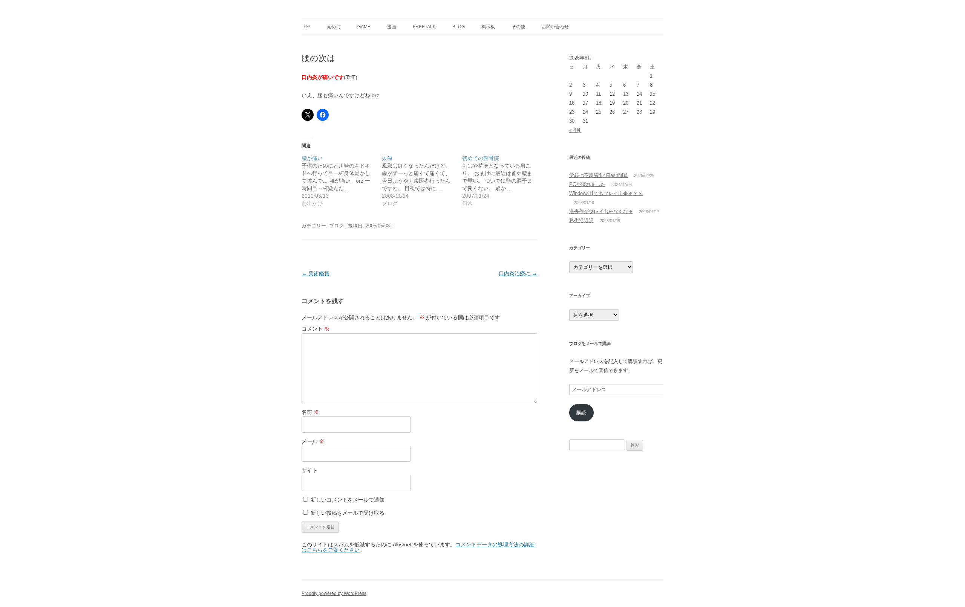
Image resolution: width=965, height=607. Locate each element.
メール (313, 441)
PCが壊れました (587, 184)
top (306, 26)
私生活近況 (581, 220)
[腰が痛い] (342, 180)
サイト (309, 470)
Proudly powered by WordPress (334, 593)
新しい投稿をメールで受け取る (347, 513)
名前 (310, 412)
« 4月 (575, 130)
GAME (364, 26)
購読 (581, 412)
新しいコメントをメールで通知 (347, 500)
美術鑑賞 (315, 273)
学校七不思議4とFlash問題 (598, 175)
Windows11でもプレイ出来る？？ (606, 193)
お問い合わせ (555, 26)
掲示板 (488, 26)
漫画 (391, 26)
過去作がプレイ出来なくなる (601, 211)
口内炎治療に (518, 273)
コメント (315, 329)
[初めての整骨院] (502, 180)
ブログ (336, 226)
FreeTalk (424, 26)
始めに (334, 26)
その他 (518, 26)
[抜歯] (422, 180)
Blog (458, 26)
